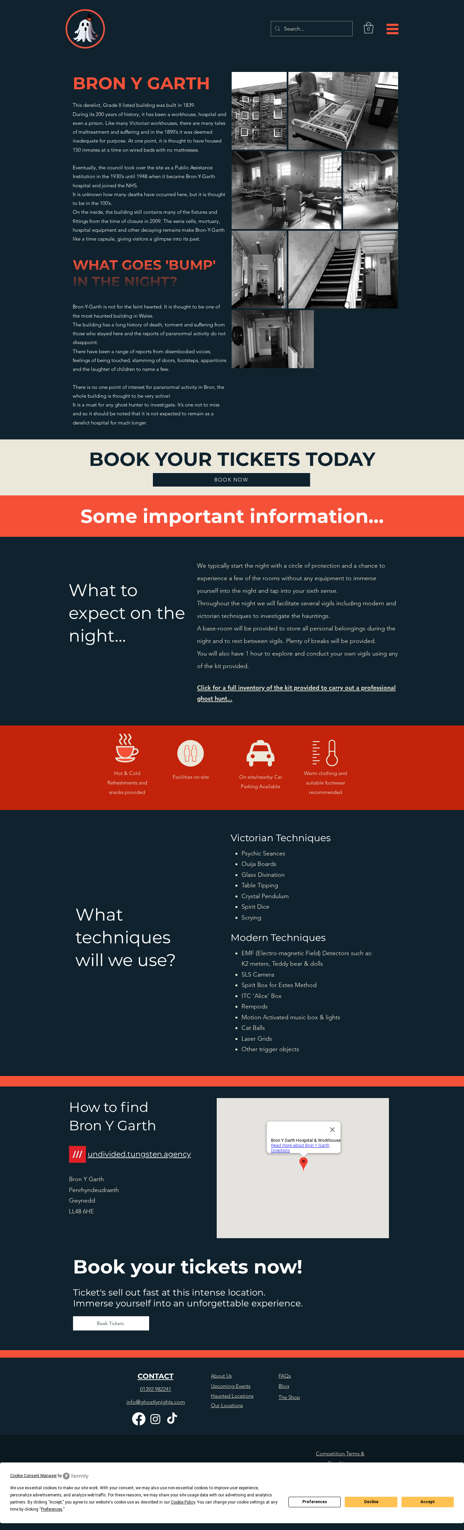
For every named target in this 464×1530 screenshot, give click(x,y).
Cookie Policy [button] (183, 1502)
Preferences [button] (52, 1509)
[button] (368, 27)
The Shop (289, 1397)
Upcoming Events (230, 1386)
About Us (221, 1376)
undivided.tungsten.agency (139, 1154)
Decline (371, 1501)
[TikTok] (172, 1418)
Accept (428, 1501)
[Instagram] (155, 1418)
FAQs (285, 1376)
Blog (284, 1386)
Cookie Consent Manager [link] (33, 1475)
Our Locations (227, 1405)
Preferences (314, 1501)
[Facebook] (138, 1418)
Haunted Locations (232, 1396)
